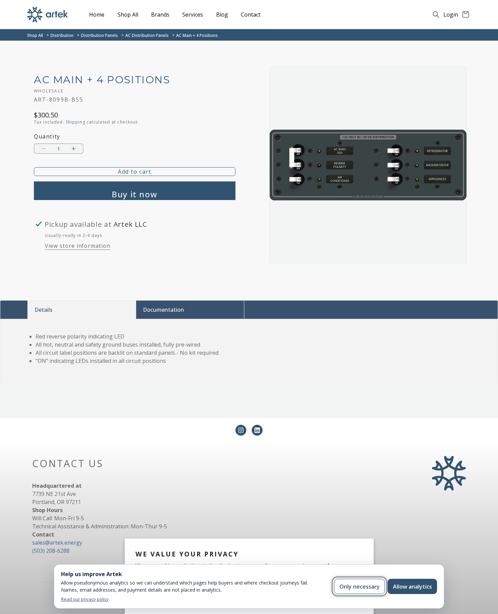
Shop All (35, 35)
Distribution (62, 35)
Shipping (75, 122)
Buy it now (134, 194)
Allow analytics (412, 586)
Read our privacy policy (85, 599)
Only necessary (359, 586)
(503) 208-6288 (50, 550)
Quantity (47, 136)
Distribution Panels (99, 35)
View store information (77, 245)
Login (450, 14)
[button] (436, 14)
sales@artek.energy (57, 542)
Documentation (163, 309)
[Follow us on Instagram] (240, 430)
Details (44, 309)
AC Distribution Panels (147, 35)
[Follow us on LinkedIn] (257, 430)
